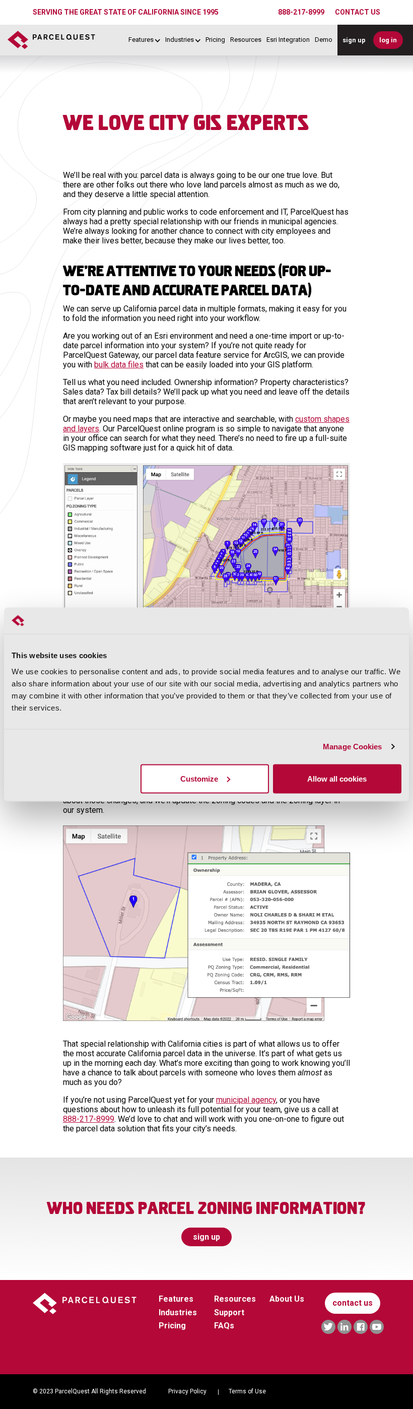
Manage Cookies (352, 746)
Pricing (215, 39)
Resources (245, 39)
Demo (323, 39)
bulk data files (119, 364)
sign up (354, 40)
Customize (199, 778)
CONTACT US (357, 12)
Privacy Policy (187, 1391)
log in (388, 40)
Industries (179, 39)
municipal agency (246, 1100)
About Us (286, 1299)
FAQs (224, 1325)
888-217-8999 (301, 12)
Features (141, 39)
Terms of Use (247, 1391)
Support (229, 1312)
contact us (352, 1303)
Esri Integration (288, 39)
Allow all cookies (337, 778)
